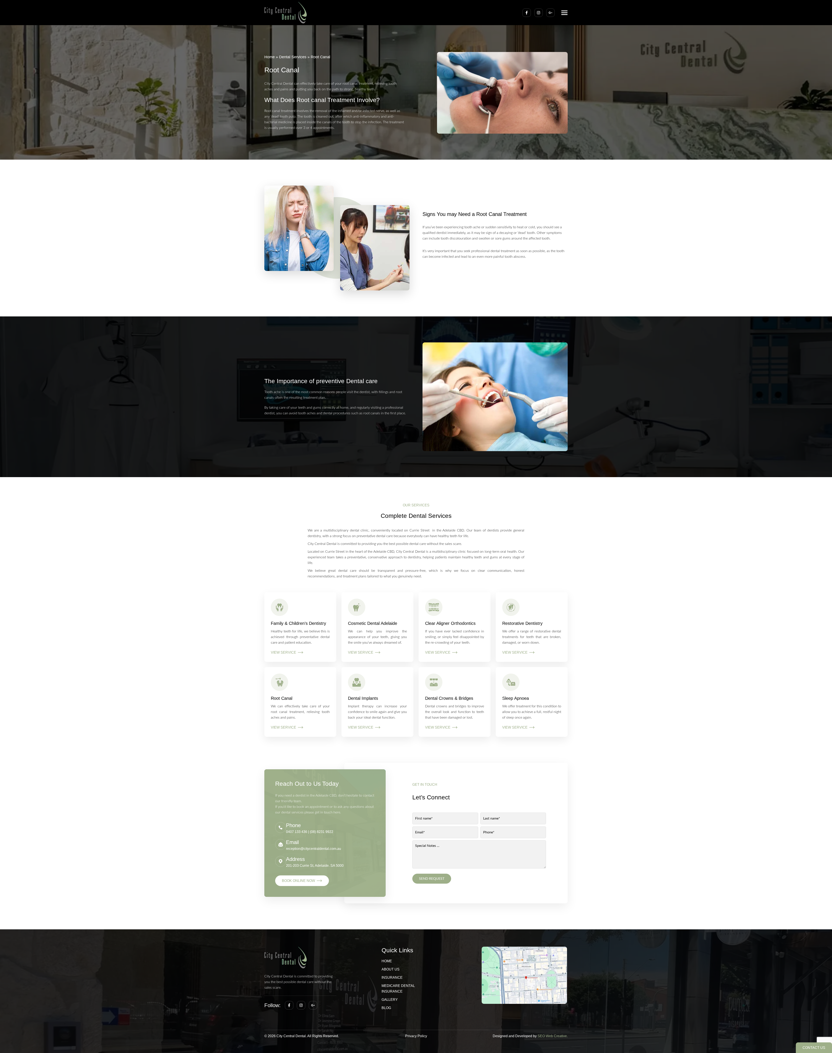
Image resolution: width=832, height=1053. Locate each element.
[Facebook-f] (526, 12)
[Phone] (280, 827)
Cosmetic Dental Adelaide (372, 623)
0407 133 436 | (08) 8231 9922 (309, 832)
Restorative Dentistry (522, 623)
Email (292, 842)
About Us (391, 969)
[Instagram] (538, 12)
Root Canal (281, 698)
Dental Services (292, 57)
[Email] (280, 844)
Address (295, 859)
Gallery (390, 999)
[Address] (280, 861)
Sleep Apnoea (515, 698)
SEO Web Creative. (553, 1036)
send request (431, 878)
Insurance (392, 977)
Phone (293, 825)
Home (269, 57)
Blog (386, 1008)
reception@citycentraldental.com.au (313, 848)
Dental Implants (363, 698)
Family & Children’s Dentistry (298, 623)
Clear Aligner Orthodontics (450, 623)
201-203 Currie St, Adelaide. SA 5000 (315, 865)
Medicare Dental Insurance (398, 988)
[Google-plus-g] (550, 12)
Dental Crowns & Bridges (449, 698)
